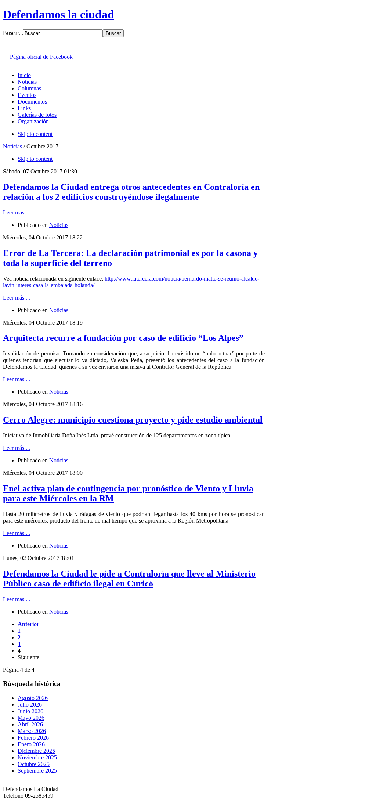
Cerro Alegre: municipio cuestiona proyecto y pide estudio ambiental (133, 420)
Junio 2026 (30, 711)
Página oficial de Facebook (40, 57)
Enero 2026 (31, 744)
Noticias (12, 146)
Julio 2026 (30, 704)
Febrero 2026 (33, 737)
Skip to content (35, 134)
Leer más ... (16, 212)
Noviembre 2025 (37, 757)
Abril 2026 (30, 724)
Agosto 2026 (33, 698)
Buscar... (13, 33)
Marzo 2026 (32, 731)
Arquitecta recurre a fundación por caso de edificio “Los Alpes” (123, 338)
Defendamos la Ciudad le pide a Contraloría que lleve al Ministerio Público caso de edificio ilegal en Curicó (129, 578)
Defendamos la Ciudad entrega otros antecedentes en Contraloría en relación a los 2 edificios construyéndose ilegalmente (131, 192)
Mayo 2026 (31, 718)
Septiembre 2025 (37, 771)
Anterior (28, 624)
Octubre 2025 (34, 764)
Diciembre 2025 (36, 751)
